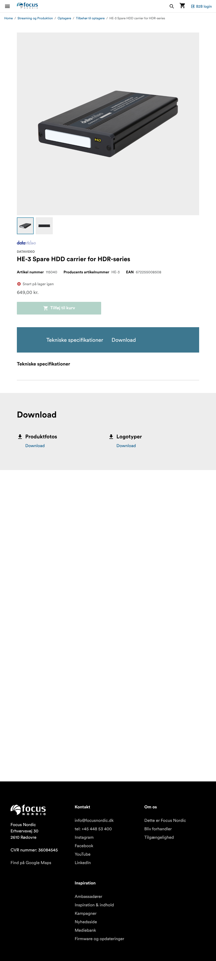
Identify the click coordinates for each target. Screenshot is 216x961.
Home (8, 18)
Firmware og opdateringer (99, 938)
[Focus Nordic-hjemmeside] (27, 6)
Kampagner (85, 913)
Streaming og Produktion (35, 18)
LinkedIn (83, 862)
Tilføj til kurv (62, 308)
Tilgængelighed (159, 837)
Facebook (84, 846)
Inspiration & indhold (94, 905)
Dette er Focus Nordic (165, 820)
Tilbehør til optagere (90, 18)
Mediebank (85, 930)
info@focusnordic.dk (94, 820)
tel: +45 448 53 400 (93, 829)
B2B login (204, 6)
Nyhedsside (86, 922)
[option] (25, 225)
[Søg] (172, 6)
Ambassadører (88, 896)
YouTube (82, 854)
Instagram (84, 837)
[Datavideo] (26, 243)
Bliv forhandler (158, 829)
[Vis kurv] (182, 6)
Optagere (64, 18)
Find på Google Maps (31, 862)
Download (35, 445)
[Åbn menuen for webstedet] (10, 6)
